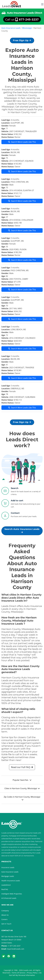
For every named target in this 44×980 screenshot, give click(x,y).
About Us (5, 915)
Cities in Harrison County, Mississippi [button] (20, 788)
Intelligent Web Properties (11, 894)
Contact (15, 513)
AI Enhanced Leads (8, 898)
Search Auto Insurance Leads (22, 529)
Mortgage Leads (7, 876)
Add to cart (17, 500)
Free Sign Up (21, 40)
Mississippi (27, 28)
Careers (4, 919)
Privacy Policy (32, 973)
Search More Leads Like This (23, 142)
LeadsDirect (6, 885)
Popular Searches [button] (21, 780)
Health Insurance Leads (10, 880)
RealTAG (4, 889)
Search (14, 488)
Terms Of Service (18, 973)
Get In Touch (6, 924)
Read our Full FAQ (21, 767)
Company (5, 910)
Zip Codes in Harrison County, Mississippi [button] (22, 797)
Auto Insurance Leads (11, 28)
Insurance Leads (7, 867)
